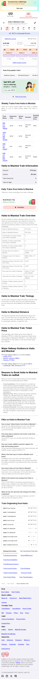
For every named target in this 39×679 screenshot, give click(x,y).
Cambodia (12, 644)
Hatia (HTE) (7, 356)
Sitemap (9, 613)
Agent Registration (25, 598)
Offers (16, 613)
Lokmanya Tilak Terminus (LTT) (14, 365)
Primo (27, 613)
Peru (27, 644)
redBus (3, 629)
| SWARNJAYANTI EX (12, 545)
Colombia (21, 644)
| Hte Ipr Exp (10, 524)
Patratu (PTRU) (8, 360)
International (5, 648)
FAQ (2, 613)
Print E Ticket (27, 608)
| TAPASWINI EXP (11, 512)
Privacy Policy (20, 619)
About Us (4, 598)
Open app (19, 8)
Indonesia (10, 640)
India (3, 640)
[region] (19, 51)
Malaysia (27, 640)
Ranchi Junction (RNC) (11, 358)
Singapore (18, 640)
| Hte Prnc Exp (10, 520)
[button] (35, 3)
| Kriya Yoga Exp (10, 508)
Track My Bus (5, 608)
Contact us (13, 598)
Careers (4, 602)
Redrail (10, 629)
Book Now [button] (21, 207)
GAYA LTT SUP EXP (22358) (5, 136)
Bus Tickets (5, 592)
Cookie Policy (5, 623)
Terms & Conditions (7, 619)
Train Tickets (15, 592)
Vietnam (4, 644)
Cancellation (16, 608)
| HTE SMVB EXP (10, 528)
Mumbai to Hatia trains (9, 202)
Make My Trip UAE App (8, 634)
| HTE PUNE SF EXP (12, 536)
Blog (21, 613)
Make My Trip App (20, 629)
